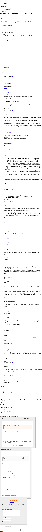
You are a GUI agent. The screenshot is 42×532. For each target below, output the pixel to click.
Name (4, 507)
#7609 (12, 110)
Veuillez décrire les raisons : (8, 477)
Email (4, 519)
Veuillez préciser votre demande (7, 509)
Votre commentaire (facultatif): (4, 527)
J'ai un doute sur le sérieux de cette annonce (12, 473)
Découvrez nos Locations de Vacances (7, 407)
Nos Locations (5, 3)
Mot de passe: (3, 393)
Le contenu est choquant (10, 474)
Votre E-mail (6, 489)
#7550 (12, 201)
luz (4, 145)
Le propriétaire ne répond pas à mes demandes (13, 475)
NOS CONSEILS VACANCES (6, 408)
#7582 (12, 189)
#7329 (12, 330)
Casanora (5, 88)
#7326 (12, 375)
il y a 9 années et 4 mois (31, 22)
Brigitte (9, 374)
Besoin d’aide (12, 502)
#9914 (12, 76)
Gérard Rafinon (6, 259)
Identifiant (4, 517)
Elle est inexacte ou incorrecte (10, 471)
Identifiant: (2, 392)
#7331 (12, 278)
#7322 (11, 25)
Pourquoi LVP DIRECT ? (7, 4)
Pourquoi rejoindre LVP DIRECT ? (8, 8)
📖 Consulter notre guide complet (18, 445)
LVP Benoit (7, 238)
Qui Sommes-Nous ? (4, 406)
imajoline (5, 313)
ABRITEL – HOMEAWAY (9, 21)
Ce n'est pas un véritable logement (11, 472)
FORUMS (4, 21)
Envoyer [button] (1, 531)
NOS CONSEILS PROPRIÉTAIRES (7, 411)
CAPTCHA (5, 493)
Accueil (1, 21)
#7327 (12, 362)
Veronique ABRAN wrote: (8, 264)
